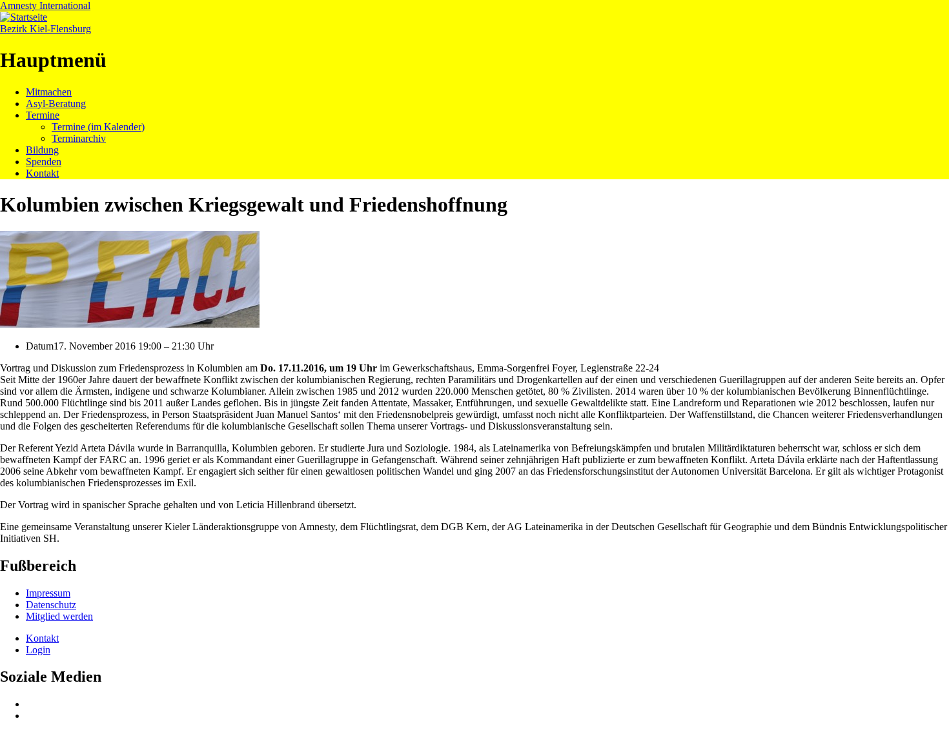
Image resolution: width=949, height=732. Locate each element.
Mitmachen (49, 91)
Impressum (48, 593)
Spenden (43, 161)
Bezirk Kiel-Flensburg (45, 28)
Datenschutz (51, 604)
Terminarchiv (79, 138)
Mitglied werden (59, 616)
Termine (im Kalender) (98, 126)
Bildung (42, 149)
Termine (42, 115)
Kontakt (42, 173)
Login (38, 649)
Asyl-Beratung (56, 103)
